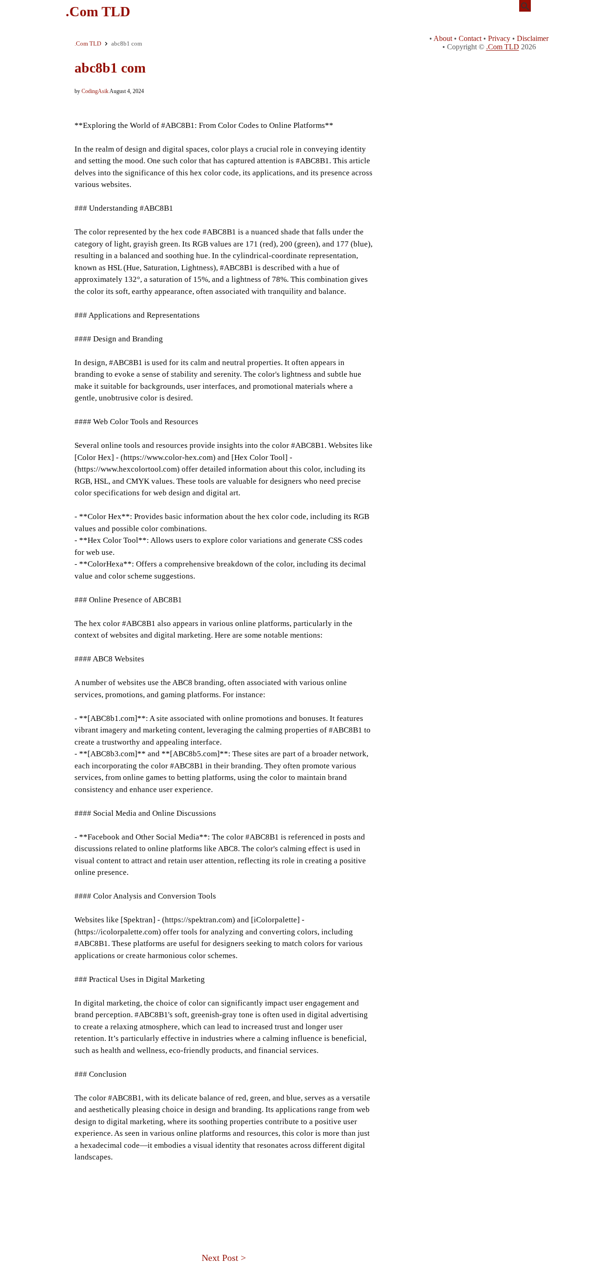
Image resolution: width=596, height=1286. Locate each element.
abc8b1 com (110, 67)
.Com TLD (98, 11)
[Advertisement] (223, 1194)
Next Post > (224, 1258)
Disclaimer (533, 38)
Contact (470, 38)
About (442, 38)
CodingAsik (94, 91)
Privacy (499, 38)
